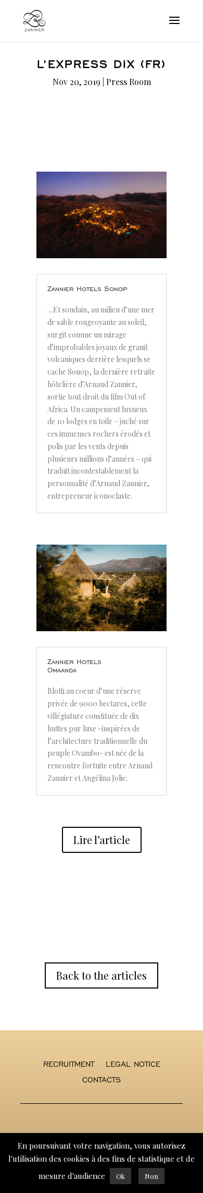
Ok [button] (120, 1176)
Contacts (101, 1080)
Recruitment (68, 1065)
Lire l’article (101, 840)
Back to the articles (101, 975)
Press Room (128, 81)
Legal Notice (133, 1065)
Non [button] (151, 1176)
